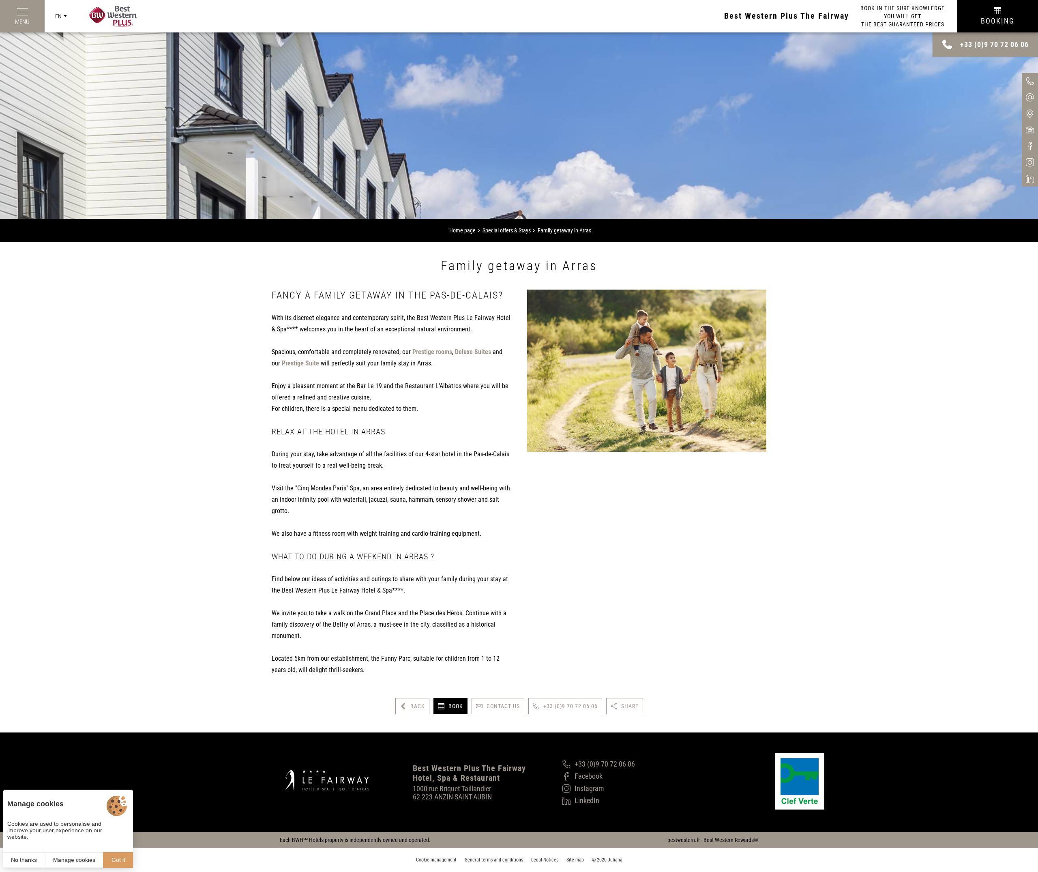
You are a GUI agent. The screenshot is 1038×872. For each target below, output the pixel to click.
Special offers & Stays (507, 230)
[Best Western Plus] (107, 16)
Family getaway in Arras (564, 230)
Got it (118, 860)
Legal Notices (544, 860)
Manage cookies (74, 860)
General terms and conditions (494, 860)
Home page (462, 230)
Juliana (615, 860)
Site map (575, 860)
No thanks (24, 860)
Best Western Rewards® (730, 840)
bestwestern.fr (683, 840)
